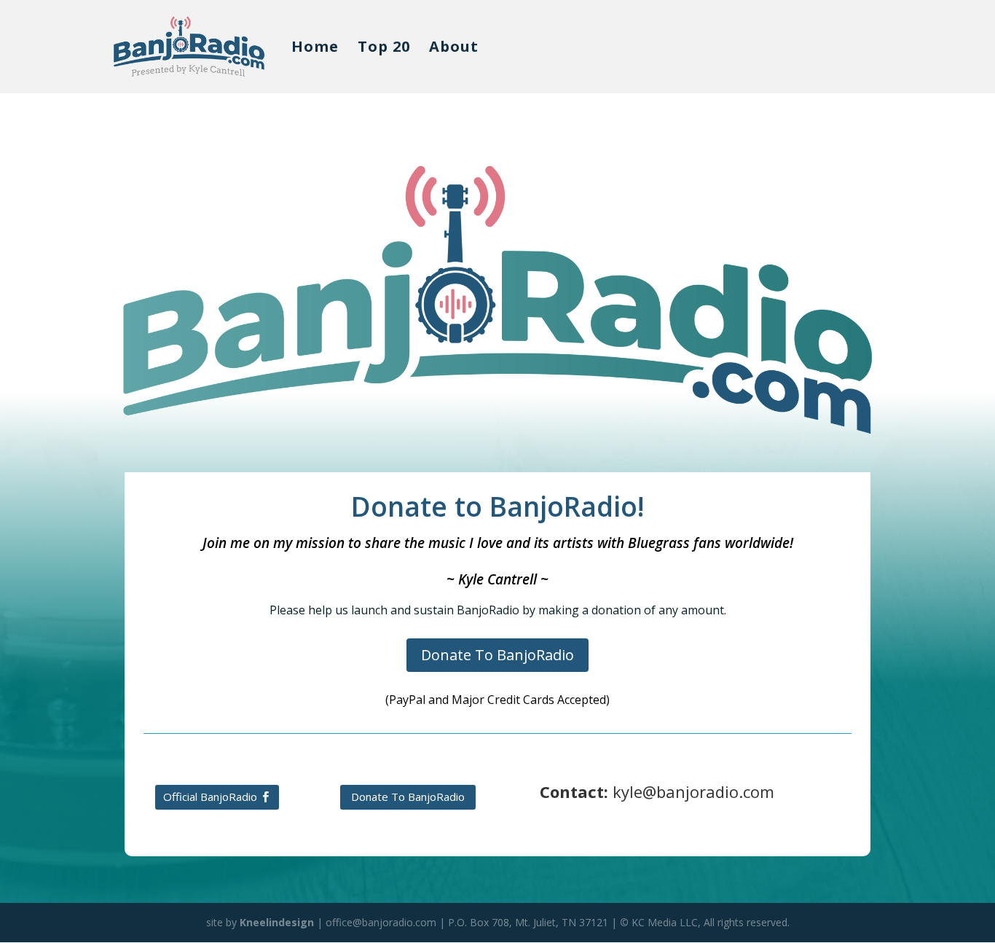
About (454, 49)
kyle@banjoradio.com (693, 791)
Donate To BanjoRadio (497, 655)
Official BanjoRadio (210, 796)
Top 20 (384, 49)
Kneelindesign (277, 922)
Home (315, 49)
